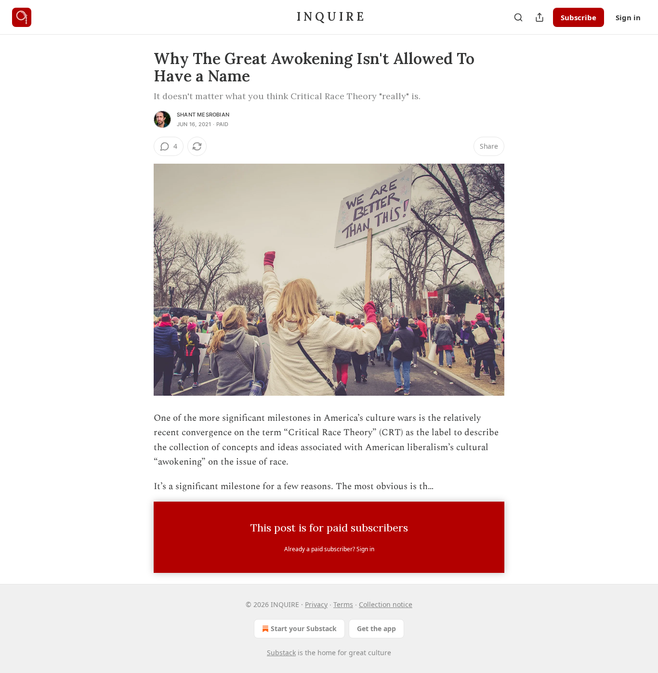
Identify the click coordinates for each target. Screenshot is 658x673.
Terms (343, 604)
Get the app (376, 628)
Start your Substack (304, 628)
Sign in (628, 17)
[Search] (518, 17)
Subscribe (578, 17)
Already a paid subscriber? (329, 549)
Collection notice (385, 604)
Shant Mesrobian (203, 114)
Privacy (316, 604)
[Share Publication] (539, 17)
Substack (281, 652)
